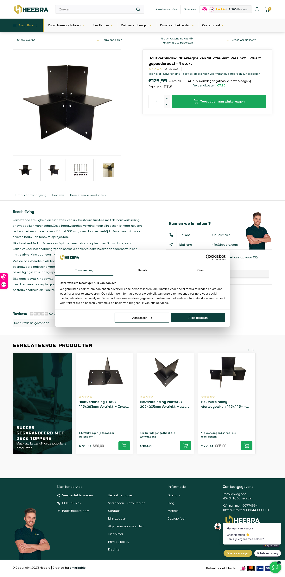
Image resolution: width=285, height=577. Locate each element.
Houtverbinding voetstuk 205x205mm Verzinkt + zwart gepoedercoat (165, 404)
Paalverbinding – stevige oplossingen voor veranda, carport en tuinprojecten (211, 73)
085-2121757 (220, 235)
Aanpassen (139, 317)
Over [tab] (200, 270)
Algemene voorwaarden (125, 526)
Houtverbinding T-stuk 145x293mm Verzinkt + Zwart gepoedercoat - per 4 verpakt (104, 404)
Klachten (114, 549)
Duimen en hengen (135, 25)
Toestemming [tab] (84, 270)
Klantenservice (167, 9)
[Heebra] (31, 9)
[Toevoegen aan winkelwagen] (124, 445)
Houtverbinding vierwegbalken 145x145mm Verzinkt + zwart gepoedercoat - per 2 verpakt (226, 404)
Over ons (190, 9)
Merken (173, 511)
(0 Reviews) (172, 69)
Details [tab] (142, 270)
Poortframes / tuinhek (64, 25)
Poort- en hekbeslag (175, 25)
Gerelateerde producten (88, 195)
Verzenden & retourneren (126, 503)
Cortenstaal (211, 25)
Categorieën (177, 518)
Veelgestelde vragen (77, 495)
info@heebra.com (224, 245)
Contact (114, 511)
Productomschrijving (31, 195)
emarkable (78, 568)
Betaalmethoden (120, 495)
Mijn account (117, 518)
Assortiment (27, 25)
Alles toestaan (198, 317)
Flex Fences (101, 25)
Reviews (58, 195)
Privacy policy (118, 542)
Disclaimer (115, 534)
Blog (171, 503)
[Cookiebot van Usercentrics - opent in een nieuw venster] (208, 257)
